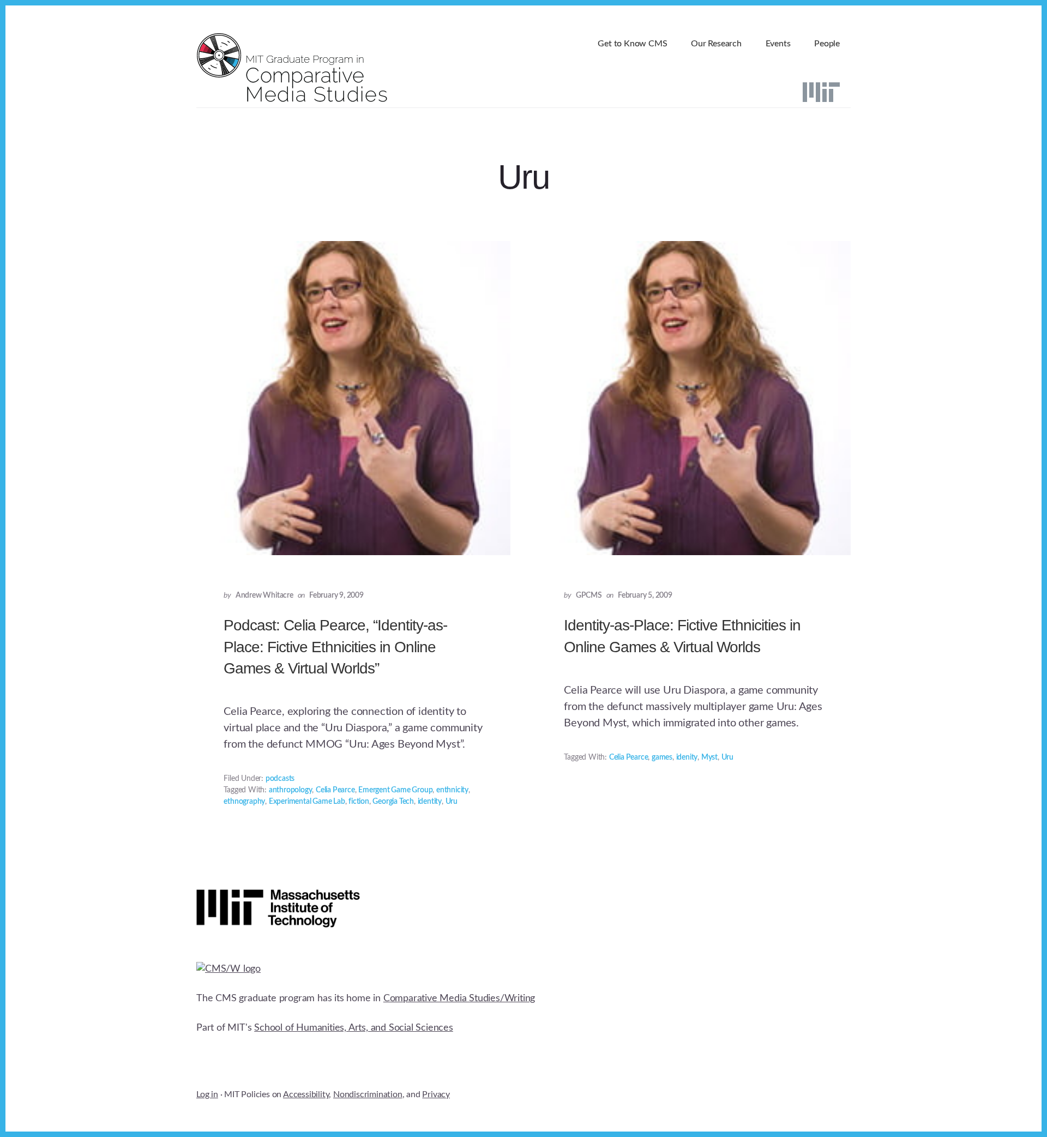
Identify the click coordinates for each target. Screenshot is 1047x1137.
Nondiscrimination (367, 1094)
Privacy (436, 1094)
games (662, 757)
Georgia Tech (393, 801)
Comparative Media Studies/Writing (459, 998)
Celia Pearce (335, 790)
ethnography (244, 801)
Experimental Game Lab (307, 801)
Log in (207, 1094)
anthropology (290, 790)
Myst (709, 757)
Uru (452, 801)
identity (430, 801)
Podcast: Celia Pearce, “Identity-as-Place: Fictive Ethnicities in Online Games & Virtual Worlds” (335, 646)
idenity (687, 757)
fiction (358, 801)
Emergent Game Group (395, 790)
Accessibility (306, 1094)
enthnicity (452, 790)
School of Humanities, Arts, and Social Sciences (353, 1028)
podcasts (280, 779)
